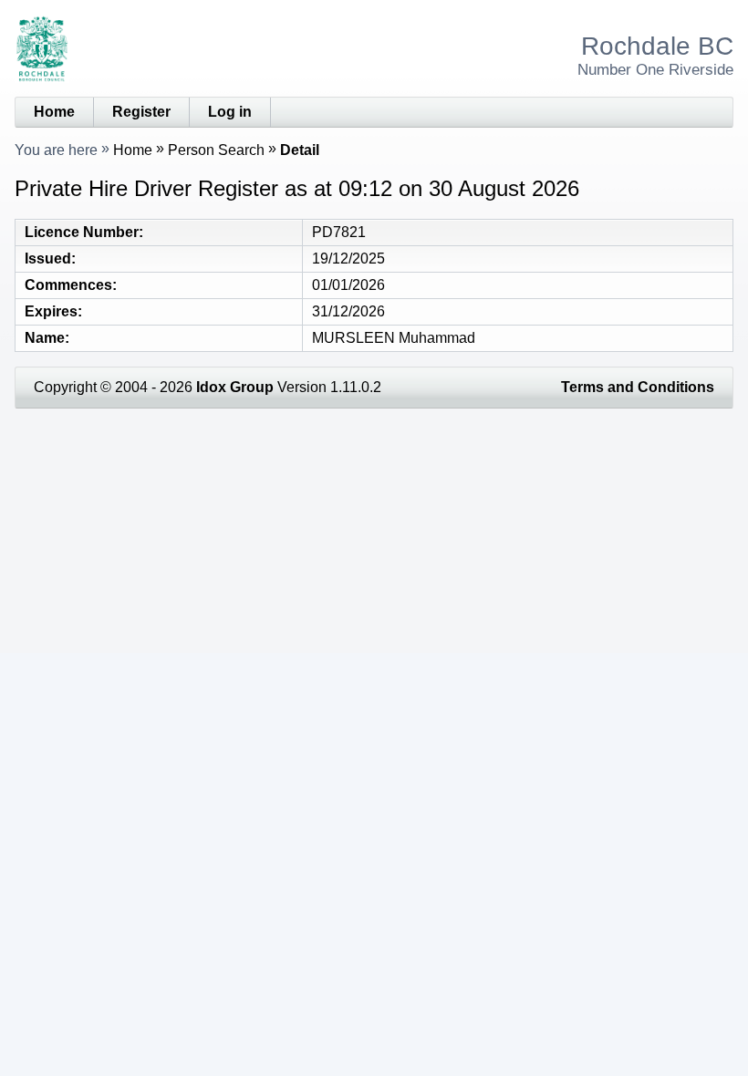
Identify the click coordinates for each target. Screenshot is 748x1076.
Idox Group (235, 387)
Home (54, 111)
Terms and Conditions (637, 387)
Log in (230, 111)
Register (141, 111)
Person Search (216, 150)
